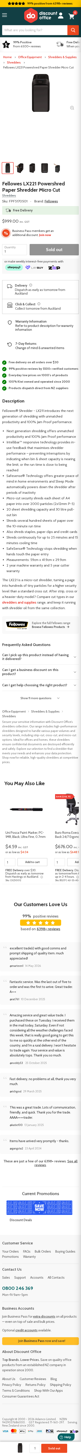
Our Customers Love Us (40, 904)
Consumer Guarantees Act (20, 1396)
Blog (54, 1379)
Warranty (29, 1257)
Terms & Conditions (16, 1391)
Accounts (36, 1278)
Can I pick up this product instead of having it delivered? (35, 657)
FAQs (26, 1251)
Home (7, 57)
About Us (8, 1379)
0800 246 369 (17, 1288)
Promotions (10, 1257)
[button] (4, 15)
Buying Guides (65, 1251)
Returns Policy (35, 1385)
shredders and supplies (19, 602)
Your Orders (10, 1251)
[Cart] (71, 16)
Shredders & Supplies (62, 57)
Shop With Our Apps (48, 1391)
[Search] (73, 30)
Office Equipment (30, 57)
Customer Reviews (33, 1379)
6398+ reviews (48, 929)
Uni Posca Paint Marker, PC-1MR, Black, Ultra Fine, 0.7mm (25, 835)
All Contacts (56, 1278)
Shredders (14, 62)
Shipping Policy (60, 1385)
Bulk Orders (43, 1251)
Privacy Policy (11, 1385)
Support (20, 1278)
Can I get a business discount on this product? (30, 672)
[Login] (61, 15)
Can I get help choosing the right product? (34, 685)
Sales (6, 1278)
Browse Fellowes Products (48, 627)
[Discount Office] (40, 15)
